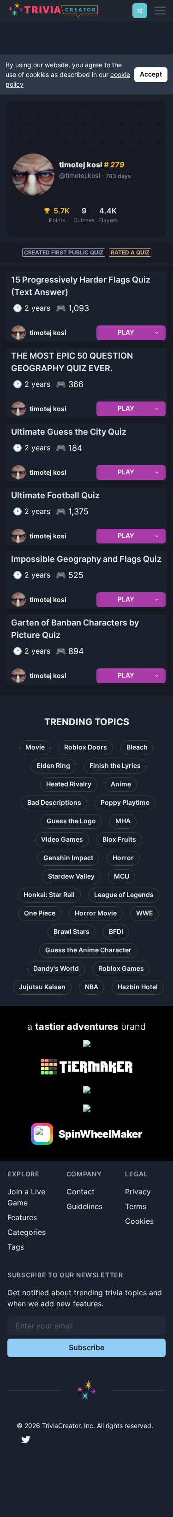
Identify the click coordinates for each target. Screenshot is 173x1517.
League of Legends (124, 894)
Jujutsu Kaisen (42, 987)
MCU (121, 876)
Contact (80, 1191)
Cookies (139, 1221)
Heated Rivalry (68, 784)
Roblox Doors (85, 747)
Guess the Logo (71, 821)
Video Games (62, 839)
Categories (26, 1232)
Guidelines (84, 1206)
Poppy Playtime (125, 802)
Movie (35, 747)
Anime (121, 784)
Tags (15, 1246)
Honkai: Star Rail (49, 894)
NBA (91, 987)
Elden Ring (53, 765)
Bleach (137, 747)
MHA (123, 821)
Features (22, 1217)
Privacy (138, 1191)
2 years (37, 308)
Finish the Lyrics (115, 765)
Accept (151, 74)
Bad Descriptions (54, 802)
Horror (123, 858)
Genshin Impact (68, 858)
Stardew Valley (71, 876)
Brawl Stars (71, 931)
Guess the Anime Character (88, 950)
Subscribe (86, 1347)
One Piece (39, 913)
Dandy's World (56, 968)
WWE (144, 913)
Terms (135, 1206)
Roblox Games (121, 968)
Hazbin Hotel (138, 987)
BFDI (116, 931)
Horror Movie (96, 913)
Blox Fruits (119, 839)
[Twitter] (26, 1439)
